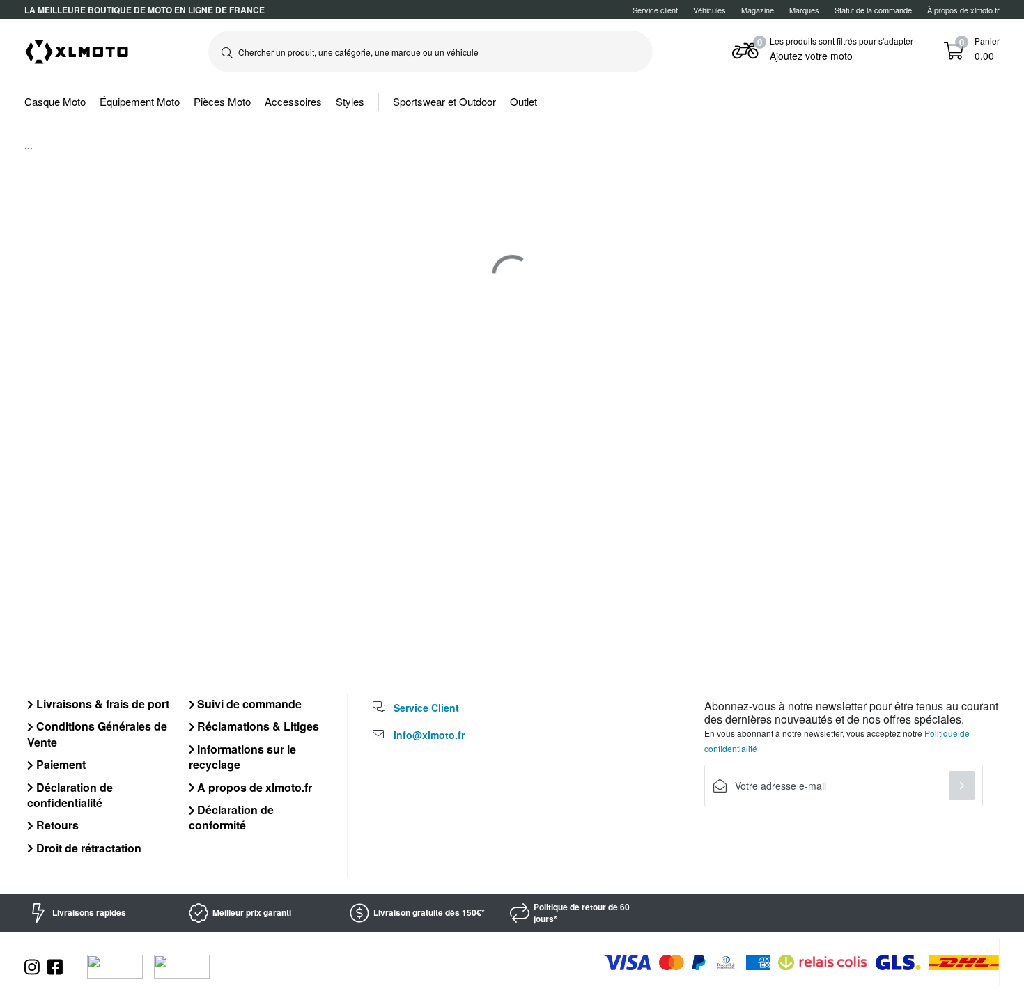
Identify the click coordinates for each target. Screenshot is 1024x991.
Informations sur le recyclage (243, 756)
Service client (655, 10)
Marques (804, 10)
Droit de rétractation (87, 848)
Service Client (426, 708)
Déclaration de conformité (231, 817)
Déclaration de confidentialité (70, 795)
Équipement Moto (140, 101)
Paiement (59, 764)
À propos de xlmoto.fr (963, 10)
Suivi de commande (248, 704)
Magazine (757, 10)
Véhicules (709, 10)
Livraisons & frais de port (101, 704)
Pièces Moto (222, 101)
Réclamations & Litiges (256, 726)
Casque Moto (55, 101)
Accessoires (293, 101)
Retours (56, 825)
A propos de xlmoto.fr (253, 787)
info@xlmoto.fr (429, 735)
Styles (350, 101)
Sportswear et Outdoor (444, 101)
